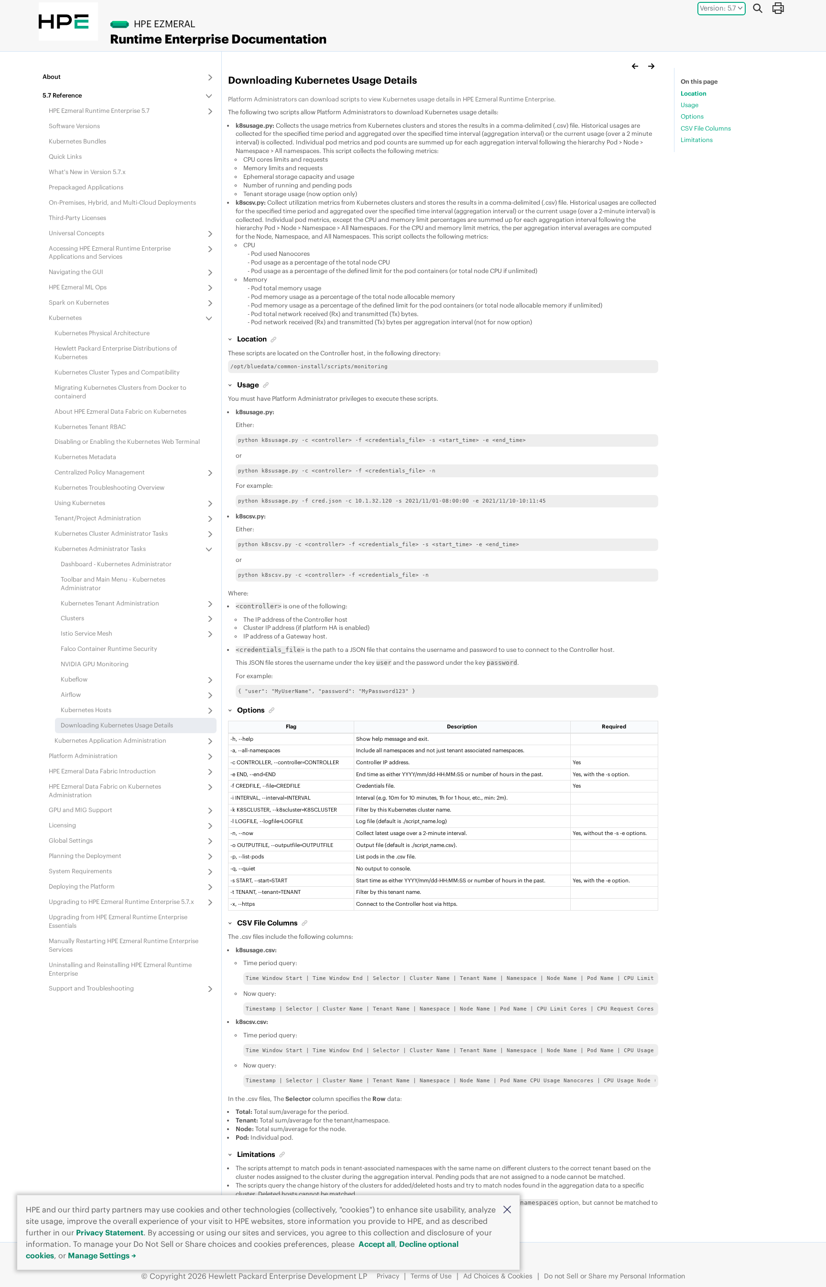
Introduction (102, 771)
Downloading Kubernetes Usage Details (117, 725)
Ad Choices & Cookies (498, 1276)
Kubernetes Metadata (85, 457)
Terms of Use (431, 1276)
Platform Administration (83, 755)
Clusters (72, 618)
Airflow (71, 694)
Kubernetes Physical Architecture (102, 333)
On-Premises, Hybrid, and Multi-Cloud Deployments (122, 202)
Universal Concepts (76, 233)
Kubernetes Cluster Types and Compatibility (117, 372)
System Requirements (80, 871)
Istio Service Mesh (86, 633)
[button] (507, 1209)
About (52, 76)
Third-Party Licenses (77, 217)
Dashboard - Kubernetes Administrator (116, 564)
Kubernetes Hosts (86, 710)
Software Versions (74, 126)
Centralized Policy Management (99, 472)
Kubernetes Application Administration (110, 740)
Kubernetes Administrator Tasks (100, 548)
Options (692, 116)
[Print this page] (778, 8)
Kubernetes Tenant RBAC (90, 426)
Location (693, 93)
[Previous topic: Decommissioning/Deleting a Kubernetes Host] (635, 66)
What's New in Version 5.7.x (87, 172)
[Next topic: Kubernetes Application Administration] (651, 66)
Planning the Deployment (85, 855)
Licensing (62, 825)
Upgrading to (121, 901)
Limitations (697, 139)
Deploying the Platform (82, 886)
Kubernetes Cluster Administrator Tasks (111, 533)
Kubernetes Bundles (77, 141)
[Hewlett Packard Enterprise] (63, 21)
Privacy (388, 1276)
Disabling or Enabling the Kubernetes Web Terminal (127, 441)
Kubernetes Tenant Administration (110, 603)
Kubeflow (74, 679)
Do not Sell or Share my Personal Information (614, 1276)
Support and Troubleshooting (91, 988)
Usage (689, 105)
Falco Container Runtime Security (109, 648)
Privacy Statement (109, 1232)
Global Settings (71, 840)
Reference (62, 95)
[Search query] (758, 8)
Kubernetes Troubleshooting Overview (109, 487)
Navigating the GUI (76, 271)
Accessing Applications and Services (110, 252)
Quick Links (65, 156)
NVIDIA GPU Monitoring (95, 664)
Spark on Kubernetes (79, 302)
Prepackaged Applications (86, 187)
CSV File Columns (706, 128)
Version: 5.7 (718, 8)
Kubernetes (65, 317)
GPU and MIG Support (80, 810)
